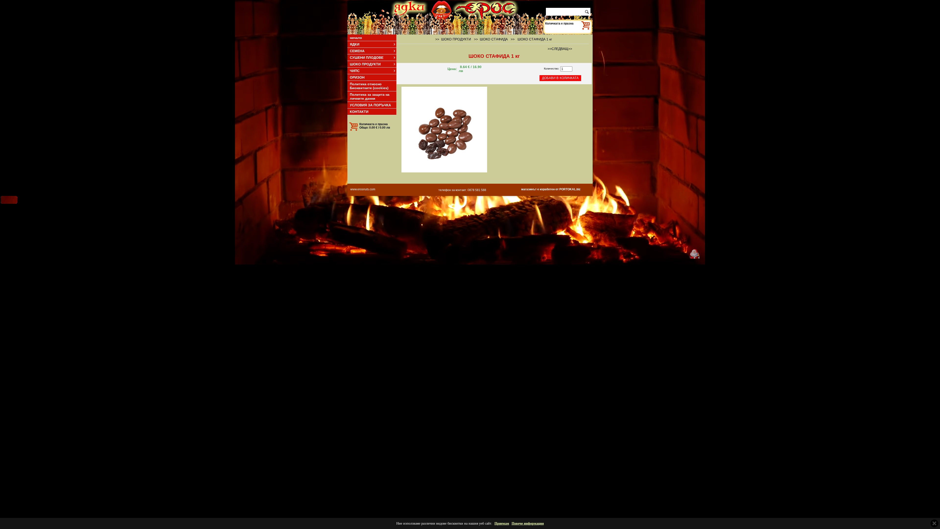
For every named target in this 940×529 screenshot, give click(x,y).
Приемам (501, 523)
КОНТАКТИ (359, 112)
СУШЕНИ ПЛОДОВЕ (366, 58)
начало (356, 38)
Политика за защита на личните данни (369, 96)
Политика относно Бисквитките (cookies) (369, 86)
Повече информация (528, 523)
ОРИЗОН (357, 77)
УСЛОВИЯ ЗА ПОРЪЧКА (370, 105)
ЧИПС (355, 71)
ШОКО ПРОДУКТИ (365, 64)
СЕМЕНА (357, 51)
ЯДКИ (354, 44)
